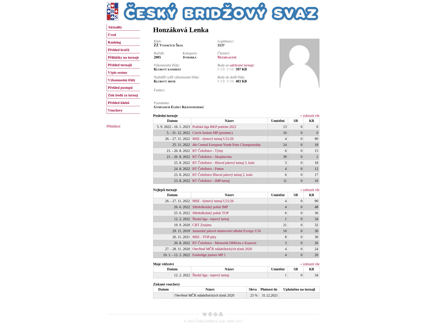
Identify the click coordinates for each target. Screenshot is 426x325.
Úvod (112, 35)
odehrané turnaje (242, 65)
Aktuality (115, 27)
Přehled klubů (118, 103)
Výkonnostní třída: (167, 65)
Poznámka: (162, 103)
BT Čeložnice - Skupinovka (212, 157)
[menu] (123, 68)
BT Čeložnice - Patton (208, 169)
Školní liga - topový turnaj (210, 219)
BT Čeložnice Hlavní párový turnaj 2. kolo (222, 175)
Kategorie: (190, 53)
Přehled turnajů (120, 65)
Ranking (114, 42)
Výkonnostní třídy (121, 80)
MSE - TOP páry (204, 237)
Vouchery (115, 110)
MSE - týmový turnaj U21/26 (213, 139)
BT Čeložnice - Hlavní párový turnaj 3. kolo (223, 163)
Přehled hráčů (118, 50)
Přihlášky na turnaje (123, 57)
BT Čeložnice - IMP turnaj (211, 181)
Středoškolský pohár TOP (210, 213)
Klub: (158, 41)
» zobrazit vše (310, 116)
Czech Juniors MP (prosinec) (212, 133)
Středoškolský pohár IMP (210, 207)
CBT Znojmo (201, 225)
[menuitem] (123, 27)
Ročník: (159, 53)
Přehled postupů (120, 88)
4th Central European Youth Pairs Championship (226, 145)
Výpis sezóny (117, 72)
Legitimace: (225, 41)
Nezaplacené (227, 57)
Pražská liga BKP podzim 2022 (214, 127)
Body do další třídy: (231, 77)
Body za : (236, 65)
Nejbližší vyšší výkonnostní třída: (176, 77)
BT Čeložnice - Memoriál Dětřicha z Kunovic (224, 243)
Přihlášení (113, 126)
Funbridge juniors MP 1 (209, 255)
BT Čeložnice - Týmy (207, 151)
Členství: (223, 53)
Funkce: (159, 90)
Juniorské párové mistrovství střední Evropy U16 (226, 231)
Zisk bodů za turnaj (123, 95)
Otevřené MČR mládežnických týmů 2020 (222, 249)
